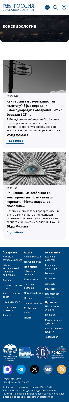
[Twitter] (34, 369)
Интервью (50, 278)
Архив (28, 252)
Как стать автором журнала (12, 258)
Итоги (27, 317)
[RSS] (61, 369)
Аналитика (52, 252)
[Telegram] (21, 369)
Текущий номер (32, 261)
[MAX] (7, 369)
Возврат (28, 297)
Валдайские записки (52, 295)
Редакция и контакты (9, 308)
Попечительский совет (12, 286)
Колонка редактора (51, 266)
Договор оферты (33, 292)
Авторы (7, 279)
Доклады (50, 283)
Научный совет (11, 301)
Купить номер (31, 279)
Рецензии (50, 288)
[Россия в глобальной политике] (19, 7)
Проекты (51, 302)
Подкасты (50, 314)
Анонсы (28, 312)
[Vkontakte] (48, 369)
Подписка (30, 266)
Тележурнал (51, 336)
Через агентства (33, 303)
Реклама (8, 315)
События (30, 308)
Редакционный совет (11, 295)
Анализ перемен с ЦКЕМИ (55, 330)
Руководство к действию (53, 321)
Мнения (49, 273)
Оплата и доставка (29, 286)
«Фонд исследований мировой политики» (11, 269)
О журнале (10, 252)
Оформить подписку (29, 272)
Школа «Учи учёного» (52, 308)
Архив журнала (32, 256)
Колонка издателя (50, 258)
